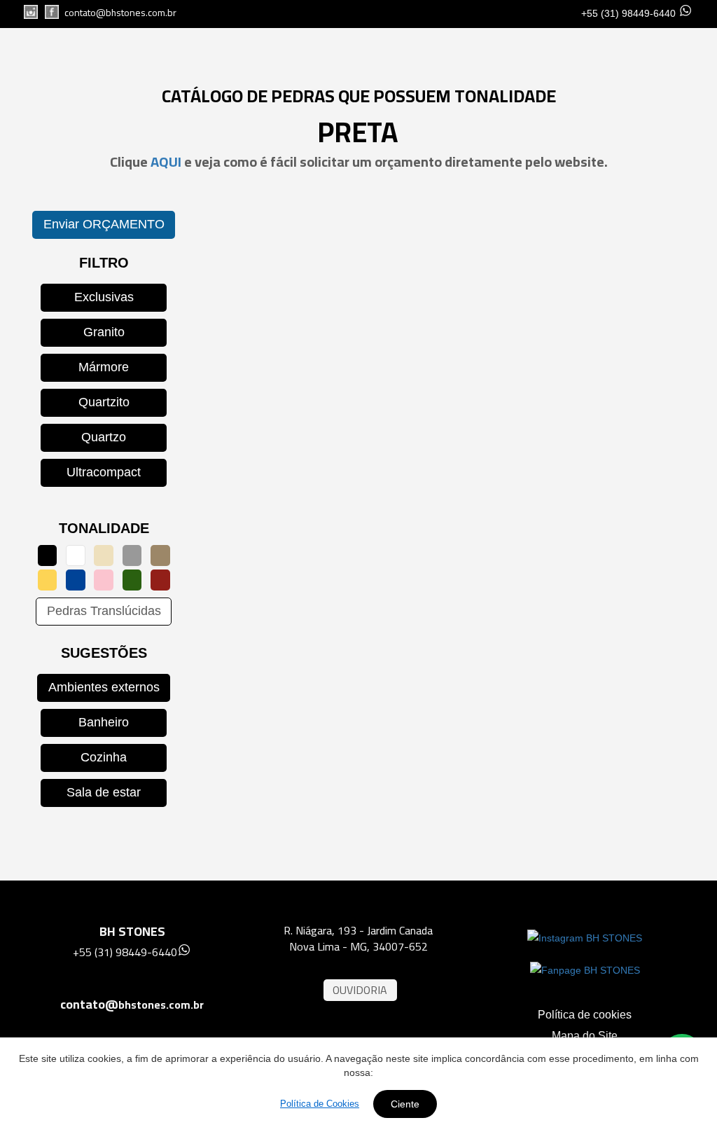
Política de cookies (585, 1015)
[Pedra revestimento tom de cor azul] (75, 580)
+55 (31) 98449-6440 (628, 13)
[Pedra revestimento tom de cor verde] (132, 580)
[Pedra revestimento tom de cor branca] (75, 555)
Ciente (405, 1104)
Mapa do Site (585, 1036)
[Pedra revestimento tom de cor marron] (160, 555)
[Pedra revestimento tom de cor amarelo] (47, 580)
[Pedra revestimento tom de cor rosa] (103, 580)
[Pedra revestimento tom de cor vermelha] (160, 580)
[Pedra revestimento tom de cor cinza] (132, 555)
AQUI (167, 161)
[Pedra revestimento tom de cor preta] (47, 555)
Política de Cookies (319, 1103)
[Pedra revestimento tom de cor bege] (103, 555)
